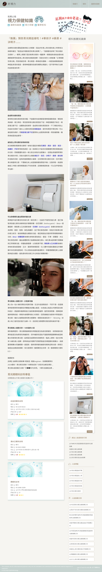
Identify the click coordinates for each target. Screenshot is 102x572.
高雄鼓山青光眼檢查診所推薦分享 (80, 549)
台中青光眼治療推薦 (75, 452)
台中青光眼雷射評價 (75, 470)
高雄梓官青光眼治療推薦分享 (78, 539)
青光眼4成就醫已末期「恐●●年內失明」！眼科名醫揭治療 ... (31, 368)
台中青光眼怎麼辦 (75, 491)
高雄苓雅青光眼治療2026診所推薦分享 (80, 524)
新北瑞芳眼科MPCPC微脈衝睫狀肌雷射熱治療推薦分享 (81, 516)
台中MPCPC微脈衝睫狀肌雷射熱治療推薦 (81, 445)
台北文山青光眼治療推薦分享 (78, 559)
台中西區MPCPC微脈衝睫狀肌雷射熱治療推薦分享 (81, 532)
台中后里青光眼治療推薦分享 (78, 505)
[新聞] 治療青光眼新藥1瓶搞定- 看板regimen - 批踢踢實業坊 (30, 361)
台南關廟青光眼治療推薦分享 (78, 554)
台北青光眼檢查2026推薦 (77, 457)
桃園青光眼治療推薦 (75, 449)
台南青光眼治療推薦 (75, 455)
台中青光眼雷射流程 (75, 481)
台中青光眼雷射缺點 (75, 486)
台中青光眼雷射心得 (75, 476)
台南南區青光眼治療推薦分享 (78, 544)
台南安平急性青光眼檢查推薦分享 (80, 510)
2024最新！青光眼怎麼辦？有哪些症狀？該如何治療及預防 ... (30, 364)
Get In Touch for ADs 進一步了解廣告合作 (88, 568)
